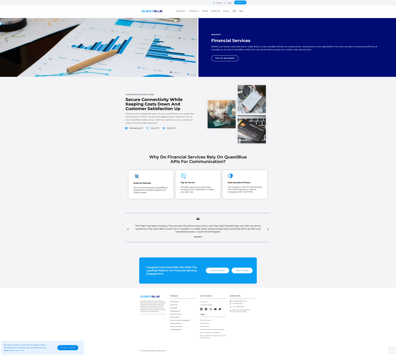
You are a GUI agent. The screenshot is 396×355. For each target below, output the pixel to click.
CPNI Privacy (204, 326)
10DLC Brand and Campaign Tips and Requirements (212, 336)
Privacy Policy (204, 323)
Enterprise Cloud (176, 314)
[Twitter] (220, 309)
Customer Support (206, 305)
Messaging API (175, 311)
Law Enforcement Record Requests (212, 329)
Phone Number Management (180, 320)
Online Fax (173, 305)
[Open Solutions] (198, 11)
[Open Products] (185, 11)
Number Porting (175, 323)
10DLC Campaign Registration (210, 332)
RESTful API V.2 (175, 317)
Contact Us (203, 302)
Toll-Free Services (176, 326)
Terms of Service (205, 320)
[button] (128, 229)
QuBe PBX (173, 308)
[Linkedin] (201, 309)
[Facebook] (206, 309)
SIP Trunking (174, 302)
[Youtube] (215, 309)
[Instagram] (210, 309)
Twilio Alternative (176, 329)
